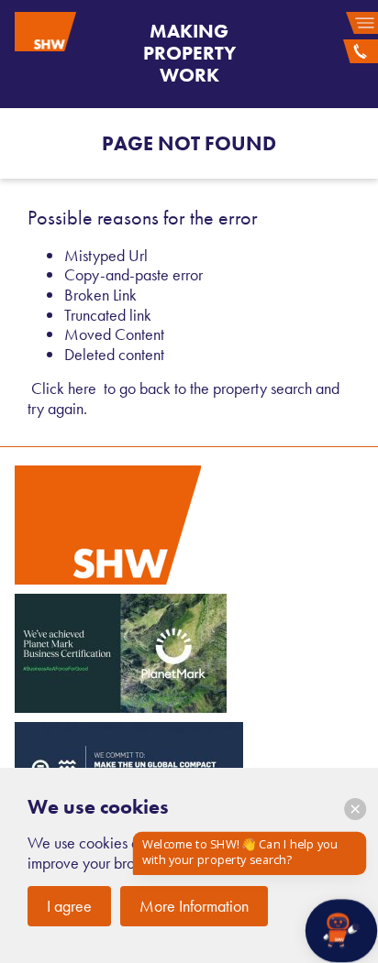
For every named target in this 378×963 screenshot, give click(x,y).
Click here (63, 388)
